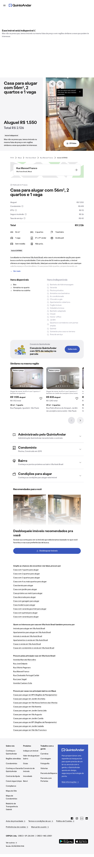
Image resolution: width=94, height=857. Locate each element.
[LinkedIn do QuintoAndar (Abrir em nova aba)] (86, 818)
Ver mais (17, 271)
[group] (26, 389)
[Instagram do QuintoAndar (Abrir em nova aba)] (76, 818)
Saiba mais (72, 349)
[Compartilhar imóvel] (52, 83)
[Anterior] (71, 420)
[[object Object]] (80, 92)
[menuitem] (12, 157)
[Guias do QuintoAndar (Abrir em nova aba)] (81, 818)
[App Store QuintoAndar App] (81, 841)
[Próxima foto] (38, 378)
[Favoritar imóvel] (60, 83)
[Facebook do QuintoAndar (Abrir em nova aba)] (71, 818)
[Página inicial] (20, 5)
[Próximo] (80, 420)
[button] (47, 436)
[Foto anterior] (14, 378)
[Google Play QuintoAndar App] (66, 841)
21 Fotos (72, 143)
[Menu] (4, 5)
